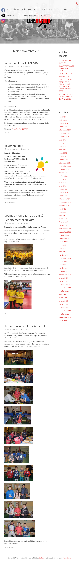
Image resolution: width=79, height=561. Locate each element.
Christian (25, 149)
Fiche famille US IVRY (20, 129)
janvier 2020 (63, 281)
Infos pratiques (30, 15)
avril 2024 (62, 186)
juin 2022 (62, 245)
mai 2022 (62, 248)
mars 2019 (63, 298)
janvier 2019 (63, 304)
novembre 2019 (65, 288)
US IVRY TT (26, 66)
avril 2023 (62, 215)
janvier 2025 (63, 160)
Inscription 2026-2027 (11, 15)
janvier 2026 (63, 127)
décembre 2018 (64, 308)
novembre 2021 (65, 258)
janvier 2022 (63, 255)
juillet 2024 (63, 176)
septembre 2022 (65, 239)
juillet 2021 (63, 262)
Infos (8, 133)
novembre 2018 (65, 311)
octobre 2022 (64, 235)
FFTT (8, 313)
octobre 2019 (64, 291)
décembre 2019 (64, 285)
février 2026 (63, 123)
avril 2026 (63, 120)
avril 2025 (62, 150)
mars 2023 (63, 219)
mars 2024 (63, 189)
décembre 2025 (65, 130)
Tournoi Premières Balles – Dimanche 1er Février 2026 (66, 96)
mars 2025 (63, 153)
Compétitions (62, 9)
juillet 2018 (63, 321)
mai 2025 (62, 146)
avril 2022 (63, 252)
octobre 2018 (64, 314)
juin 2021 (62, 265)
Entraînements (46, 9)
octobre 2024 (64, 169)
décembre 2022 (65, 229)
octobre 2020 (64, 271)
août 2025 (62, 140)
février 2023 (63, 222)
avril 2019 (62, 294)
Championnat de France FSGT (24, 9)
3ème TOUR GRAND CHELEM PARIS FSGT (66, 68)
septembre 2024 (65, 173)
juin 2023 (62, 209)
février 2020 (63, 278)
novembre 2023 (65, 202)
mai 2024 (62, 183)
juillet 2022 (63, 242)
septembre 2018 (65, 317)
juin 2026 (62, 117)
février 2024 (63, 192)
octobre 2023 (64, 206)
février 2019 (63, 301)
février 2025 (63, 156)
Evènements (11, 203)
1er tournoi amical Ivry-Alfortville (25, 326)
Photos (43, 15)
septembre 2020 (65, 275)
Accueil (5, 9)
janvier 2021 (63, 268)
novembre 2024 (65, 166)
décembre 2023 (65, 199)
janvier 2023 (63, 225)
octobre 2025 (64, 137)
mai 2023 (62, 212)
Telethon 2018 (13, 146)
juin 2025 (62, 143)
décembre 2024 (65, 163)
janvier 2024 (63, 196)
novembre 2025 (65, 133)
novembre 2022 (65, 232)
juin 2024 (62, 179)
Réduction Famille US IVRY (21, 63)
